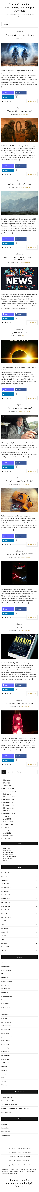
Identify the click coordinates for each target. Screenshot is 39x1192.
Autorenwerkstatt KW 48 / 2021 (19, 703)
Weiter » (19, 772)
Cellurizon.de (7, 850)
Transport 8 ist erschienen (19, 35)
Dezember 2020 (9, 813)
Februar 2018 (8, 836)
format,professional (6, 981)
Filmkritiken (4, 977)
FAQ (23, 1171)
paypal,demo (5, 1033)
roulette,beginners (6, 1063)
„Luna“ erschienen (19, 332)
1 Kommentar (26, 336)
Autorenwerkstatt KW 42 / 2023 (19, 554)
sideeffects (4, 1070)
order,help (4, 1018)
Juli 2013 (6, 838)
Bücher (12, 1169)
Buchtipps (5, 1171)
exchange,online (5, 966)
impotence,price (5, 988)
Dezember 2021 (9, 805)
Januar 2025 (7, 786)
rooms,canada (5, 1059)
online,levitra (5, 1011)
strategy (3, 1074)
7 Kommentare (23, 114)
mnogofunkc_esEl (11, 1165)
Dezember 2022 (9, 802)
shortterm (4, 1066)
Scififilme (5, 860)
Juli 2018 (6, 827)
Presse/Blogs (31, 1171)
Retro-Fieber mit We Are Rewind (19, 481)
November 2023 (9, 797)
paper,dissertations (6, 1022)
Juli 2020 (6, 816)
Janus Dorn (11, 1152)
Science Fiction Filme (22, 1169)
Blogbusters (6, 848)
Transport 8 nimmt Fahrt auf (19, 111)
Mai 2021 (6, 811)
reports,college (5, 1048)
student (3, 1081)
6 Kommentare (25, 630)
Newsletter (33, 1169)
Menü (6, 24)
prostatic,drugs (5, 1044)
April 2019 (7, 819)
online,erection (5, 1007)
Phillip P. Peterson (15, 1171)
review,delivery (5, 1055)
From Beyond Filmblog (9, 856)
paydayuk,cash (5, 1029)
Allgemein (19, 624)
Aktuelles (5, 1169)
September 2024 (9, 791)
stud (2, 1077)
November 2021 (9, 808)
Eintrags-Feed (5, 1128)
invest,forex (4, 992)
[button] (8, 92)
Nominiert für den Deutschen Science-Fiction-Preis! (19, 258)
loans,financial (5, 1003)
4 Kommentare (25, 706)
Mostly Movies (7, 858)
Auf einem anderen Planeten (19, 184)
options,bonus (5, 1014)
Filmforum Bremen (8, 854)
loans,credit (4, 1000)
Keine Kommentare (25, 187)
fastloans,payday (6, 970)
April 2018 (7, 833)
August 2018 (8, 824)
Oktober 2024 (8, 788)
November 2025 (9, 780)
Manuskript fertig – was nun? (19, 408)
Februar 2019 (8, 822)
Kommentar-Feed (6, 1131)
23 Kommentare (25, 39)
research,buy (5, 1051)
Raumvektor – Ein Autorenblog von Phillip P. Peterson (19, 7)
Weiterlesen (32, 101)
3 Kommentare (25, 557)
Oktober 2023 (8, 799)
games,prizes (5, 985)
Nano (19, 627)
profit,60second (5, 1040)
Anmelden (4, 1124)
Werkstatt (4, 1085)
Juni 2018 (6, 830)
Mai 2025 (6, 783)
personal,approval (6, 1037)
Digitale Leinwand (8, 852)
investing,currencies (6, 996)
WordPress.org (5, 1135)
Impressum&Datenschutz (9, 1173)
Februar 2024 (8, 794)
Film (2, 974)
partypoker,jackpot (6, 1025)
